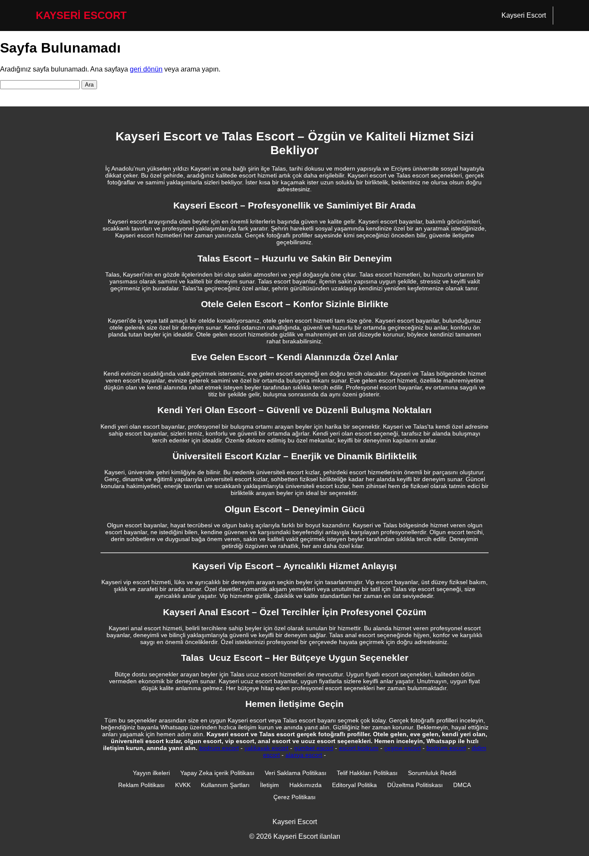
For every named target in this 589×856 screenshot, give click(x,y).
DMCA (462, 784)
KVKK (183, 784)
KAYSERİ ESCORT (81, 15)
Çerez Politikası (294, 797)
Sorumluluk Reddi (432, 772)
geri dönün (146, 69)
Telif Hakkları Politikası (367, 772)
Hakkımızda (305, 784)
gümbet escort (313, 747)
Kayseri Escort (523, 15)
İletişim (269, 784)
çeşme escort (402, 747)
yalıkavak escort (266, 747)
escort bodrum (359, 747)
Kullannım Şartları (225, 784)
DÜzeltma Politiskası (415, 784)
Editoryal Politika (354, 784)
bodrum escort (219, 747)
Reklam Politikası (141, 784)
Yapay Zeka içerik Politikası (217, 772)
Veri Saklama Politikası (295, 772)
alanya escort (303, 754)
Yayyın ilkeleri (151, 772)
